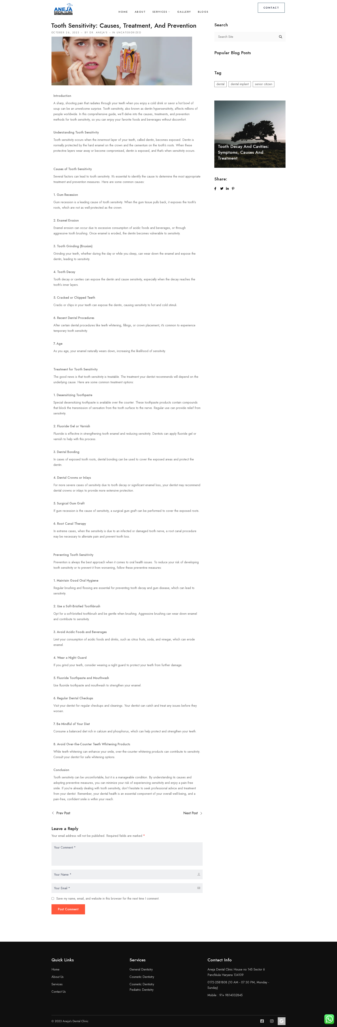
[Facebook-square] (262, 1021)
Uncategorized (129, 32)
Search (281, 37)
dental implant (240, 84)
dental (220, 84)
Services (160, 12)
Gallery (184, 12)
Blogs (203, 12)
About (140, 12)
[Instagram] (272, 1021)
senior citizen (263, 84)
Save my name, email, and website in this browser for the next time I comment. (108, 898)
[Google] (282, 1021)
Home (123, 12)
